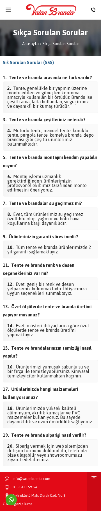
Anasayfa (30, 43)
